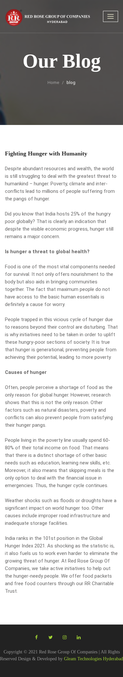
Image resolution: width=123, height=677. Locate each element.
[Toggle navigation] (110, 16)
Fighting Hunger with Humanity (46, 153)
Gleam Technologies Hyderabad (93, 658)
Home (53, 82)
